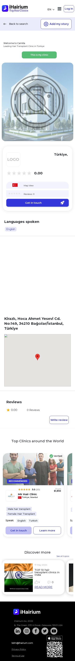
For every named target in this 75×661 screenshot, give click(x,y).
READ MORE (43, 587)
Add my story (59, 24)
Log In (69, 8)
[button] (37, 357)
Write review (59, 420)
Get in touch (33, 202)
